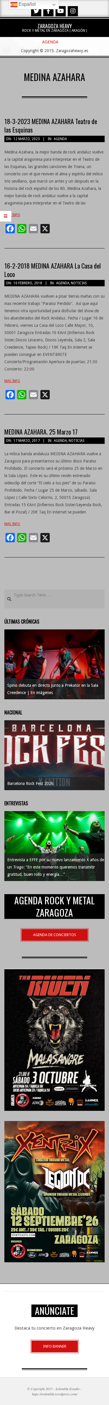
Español (26, 4)
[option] (54, 664)
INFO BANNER (54, 1346)
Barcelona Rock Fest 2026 (30, 783)
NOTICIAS (79, 283)
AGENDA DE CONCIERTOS (54, 935)
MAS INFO (12, 215)
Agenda (60, 139)
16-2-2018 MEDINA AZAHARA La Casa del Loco (52, 270)
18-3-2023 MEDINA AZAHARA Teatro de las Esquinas (50, 125)
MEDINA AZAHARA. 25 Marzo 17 (41, 431)
